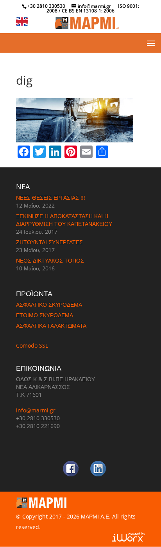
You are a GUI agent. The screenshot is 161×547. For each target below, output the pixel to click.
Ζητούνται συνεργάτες (49, 242)
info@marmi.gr (35, 410)
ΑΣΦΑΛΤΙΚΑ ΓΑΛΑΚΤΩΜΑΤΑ (51, 325)
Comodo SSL (32, 345)
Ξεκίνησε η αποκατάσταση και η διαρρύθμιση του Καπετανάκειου (64, 219)
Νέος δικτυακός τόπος (50, 260)
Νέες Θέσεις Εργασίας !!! (50, 197)
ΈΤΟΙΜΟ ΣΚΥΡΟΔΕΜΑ (44, 315)
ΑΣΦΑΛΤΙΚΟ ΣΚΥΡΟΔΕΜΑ (49, 304)
